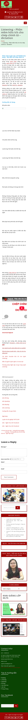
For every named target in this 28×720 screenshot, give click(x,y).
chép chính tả (10, 63)
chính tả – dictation (17, 85)
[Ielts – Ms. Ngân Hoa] (14, 4)
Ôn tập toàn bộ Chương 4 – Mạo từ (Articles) (15, 524)
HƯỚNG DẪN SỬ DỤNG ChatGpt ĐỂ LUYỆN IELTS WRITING (15, 535)
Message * (4, 447)
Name (3, 462)
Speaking (3, 681)
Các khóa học (4, 685)
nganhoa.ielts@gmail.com (15, 12)
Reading (3, 678)
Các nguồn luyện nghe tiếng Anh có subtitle (14, 348)
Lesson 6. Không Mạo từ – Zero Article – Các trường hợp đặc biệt (15, 528)
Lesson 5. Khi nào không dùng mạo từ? (15, 532)
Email (2, 469)
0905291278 (14, 14)
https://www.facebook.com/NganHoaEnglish (10, 667)
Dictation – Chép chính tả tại (18, 343)
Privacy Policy (4, 689)
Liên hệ (3, 687)
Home (3, 41)
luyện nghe (13, 61)
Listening (3, 679)
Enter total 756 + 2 (6, 459)
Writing (3, 683)
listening (4, 85)
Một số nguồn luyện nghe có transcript (12, 361)
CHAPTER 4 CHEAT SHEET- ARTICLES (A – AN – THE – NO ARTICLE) (14, 520)
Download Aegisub (7, 332)
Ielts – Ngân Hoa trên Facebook (10, 423)
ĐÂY (3, 345)
